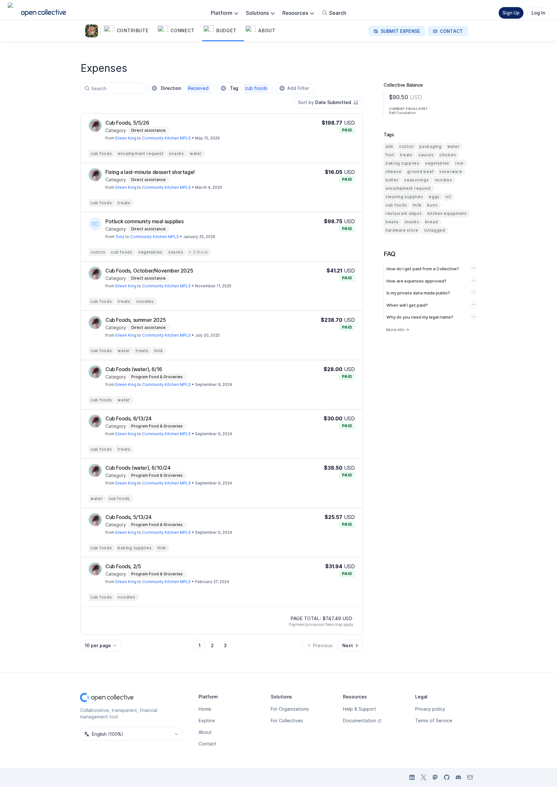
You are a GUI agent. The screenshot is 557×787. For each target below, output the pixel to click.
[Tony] (95, 223)
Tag (248, 88)
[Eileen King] (95, 125)
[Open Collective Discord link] (458, 777)
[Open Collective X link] (423, 777)
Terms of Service (433, 720)
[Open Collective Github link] (446, 777)
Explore (207, 720)
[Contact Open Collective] (469, 777)
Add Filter (298, 88)
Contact (207, 743)
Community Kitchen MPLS (166, 138)
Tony (119, 236)
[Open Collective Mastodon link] (435, 777)
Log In (538, 12)
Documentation (359, 720)
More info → (397, 329)
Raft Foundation (402, 112)
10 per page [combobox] (98, 645)
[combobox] (328, 102)
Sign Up (511, 12)
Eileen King (125, 138)
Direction (185, 88)
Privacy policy (430, 709)
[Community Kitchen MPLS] (93, 30)
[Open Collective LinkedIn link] (411, 777)
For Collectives (287, 720)
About (205, 732)
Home (205, 709)
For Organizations (290, 709)
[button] (129, 31)
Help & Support (359, 709)
